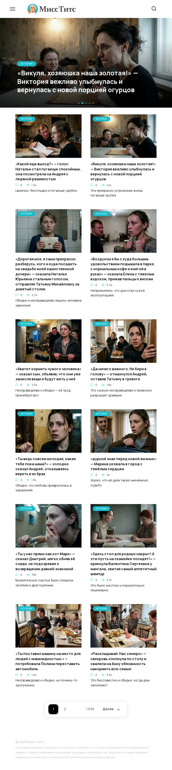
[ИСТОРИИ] (48, 155)
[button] (79, 103)
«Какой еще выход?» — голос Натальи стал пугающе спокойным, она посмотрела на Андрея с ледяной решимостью (48, 171)
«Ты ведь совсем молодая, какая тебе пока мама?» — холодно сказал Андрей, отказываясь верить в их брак (45, 466)
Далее (108, 709)
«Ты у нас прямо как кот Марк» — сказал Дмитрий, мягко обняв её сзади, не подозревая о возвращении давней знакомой (45, 561)
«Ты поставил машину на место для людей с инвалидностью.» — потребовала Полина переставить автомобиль (48, 661)
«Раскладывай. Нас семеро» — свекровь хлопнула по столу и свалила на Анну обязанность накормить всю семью (118, 661)
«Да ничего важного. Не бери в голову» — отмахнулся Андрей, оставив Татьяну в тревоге (118, 373)
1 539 (90, 709)
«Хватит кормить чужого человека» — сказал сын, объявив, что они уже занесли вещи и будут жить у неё (48, 373)
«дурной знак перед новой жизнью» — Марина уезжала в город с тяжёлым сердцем (123, 463)
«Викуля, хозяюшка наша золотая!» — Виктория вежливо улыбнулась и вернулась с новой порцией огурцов (123, 171)
